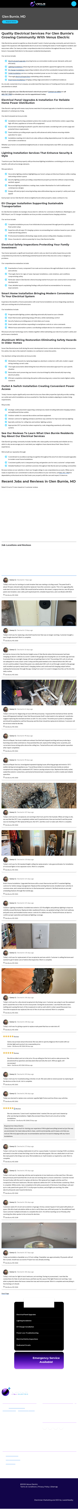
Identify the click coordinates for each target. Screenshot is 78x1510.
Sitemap (54, 1487)
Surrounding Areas (26, 1410)
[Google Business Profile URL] (14, 1109)
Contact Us (10, 1463)
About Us (51, 1407)
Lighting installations (15, 67)
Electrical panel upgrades (17, 61)
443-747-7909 (7, 94)
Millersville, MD (9, 1410)
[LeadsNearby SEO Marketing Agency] (18, 1500)
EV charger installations (16, 70)
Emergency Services (56, 1414)
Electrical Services (17, 1407)
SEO (57, 1500)
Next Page (5, 1293)
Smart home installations (16, 80)
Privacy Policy (43, 1487)
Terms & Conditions (28, 1487)
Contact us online (54, 91)
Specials (50, 1410)
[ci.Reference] (39, 575)
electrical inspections (22, 76)
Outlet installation (14, 73)
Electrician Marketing (43, 1500)
